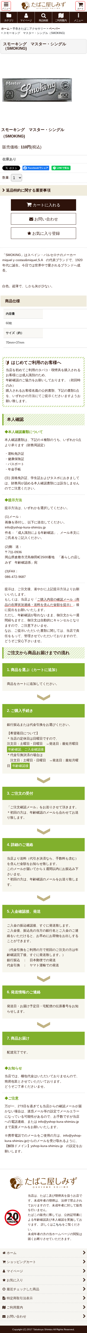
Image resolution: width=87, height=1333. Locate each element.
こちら (57, 1224)
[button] (6, 6)
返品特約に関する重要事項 (28, 190)
